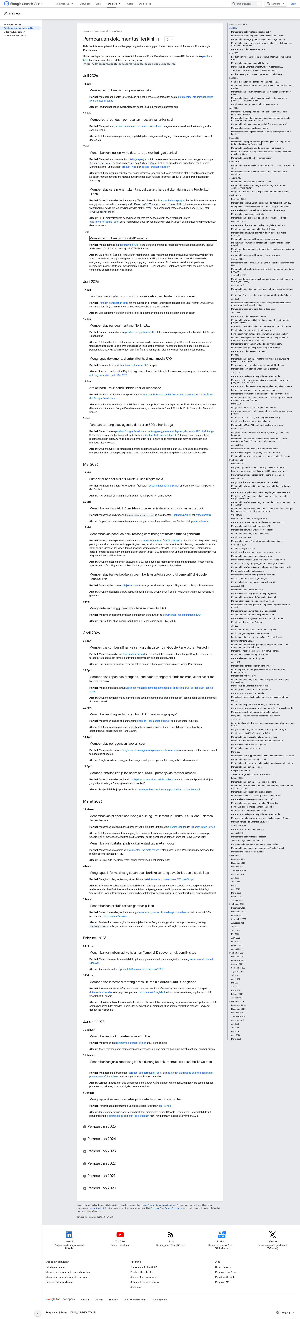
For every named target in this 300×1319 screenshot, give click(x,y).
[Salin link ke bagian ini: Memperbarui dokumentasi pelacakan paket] (156, 90)
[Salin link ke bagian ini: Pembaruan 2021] (118, 1176)
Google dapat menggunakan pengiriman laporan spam (151, 750)
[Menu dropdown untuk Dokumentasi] (73, 3)
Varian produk (203, 514)
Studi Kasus (136, 1287)
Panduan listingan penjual (171, 200)
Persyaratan (52, 1312)
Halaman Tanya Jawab (203, 826)
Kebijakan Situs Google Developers (166, 1208)
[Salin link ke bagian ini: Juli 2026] (101, 76)
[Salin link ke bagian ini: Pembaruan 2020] (119, 1188)
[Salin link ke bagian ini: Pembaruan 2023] (119, 1151)
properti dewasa (200, 521)
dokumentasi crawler (100, 992)
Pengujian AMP (222, 1282)
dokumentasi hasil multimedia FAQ (182, 614)
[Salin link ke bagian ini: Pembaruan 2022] (119, 1164)
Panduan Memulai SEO (141, 1272)
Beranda (87, 31)
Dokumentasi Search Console (145, 1282)
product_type (129, 166)
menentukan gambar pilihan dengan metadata (161, 912)
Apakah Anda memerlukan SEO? (162, 435)
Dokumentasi (62, 3)
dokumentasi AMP (129, 244)
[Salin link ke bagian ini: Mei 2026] (101, 465)
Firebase (113, 1299)
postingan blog (115, 1115)
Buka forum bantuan (56, 1267)
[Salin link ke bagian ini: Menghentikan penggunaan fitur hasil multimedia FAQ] (169, 608)
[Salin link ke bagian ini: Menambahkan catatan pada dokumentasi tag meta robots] (177, 844)
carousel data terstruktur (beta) (145, 1072)
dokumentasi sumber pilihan (164, 485)
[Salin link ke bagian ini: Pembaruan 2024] (119, 1139)
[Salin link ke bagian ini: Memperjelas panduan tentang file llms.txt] (153, 326)
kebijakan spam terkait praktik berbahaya (154, 779)
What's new (12, 13)
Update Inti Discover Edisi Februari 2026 (141, 969)
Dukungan (85, 3)
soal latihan (164, 1105)
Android (85, 1299)
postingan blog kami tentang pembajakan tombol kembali (169, 789)
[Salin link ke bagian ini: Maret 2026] (105, 802)
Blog (98, 3)
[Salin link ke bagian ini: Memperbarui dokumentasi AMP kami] (146, 238)
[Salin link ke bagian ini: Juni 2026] (102, 282)
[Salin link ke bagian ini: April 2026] (103, 633)
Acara (130, 3)
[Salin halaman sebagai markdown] (167, 39)
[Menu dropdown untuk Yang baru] (120, 3)
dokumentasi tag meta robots (143, 850)
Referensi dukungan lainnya (59, 1282)
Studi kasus (145, 3)
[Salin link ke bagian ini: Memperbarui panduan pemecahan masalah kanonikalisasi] (176, 120)
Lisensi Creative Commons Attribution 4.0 (159, 1205)
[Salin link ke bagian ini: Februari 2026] (109, 938)
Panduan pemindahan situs (113, 302)
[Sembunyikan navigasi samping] (38, 1313)
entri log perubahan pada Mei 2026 (108, 375)
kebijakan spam (130, 585)
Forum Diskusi (178, 826)
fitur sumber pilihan (133, 654)
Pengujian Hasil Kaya (225, 1272)
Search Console (223, 1267)
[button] (150, 1127)
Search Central (33, 4)
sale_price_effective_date (104, 221)
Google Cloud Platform (135, 1299)
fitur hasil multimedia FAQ (134, 365)
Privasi (64, 1312)
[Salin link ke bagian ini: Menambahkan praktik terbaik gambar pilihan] (157, 906)
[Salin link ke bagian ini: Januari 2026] (108, 1022)
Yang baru (111, 3)
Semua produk (159, 1299)
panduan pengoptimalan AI (139, 332)
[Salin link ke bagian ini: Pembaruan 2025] (119, 1127)
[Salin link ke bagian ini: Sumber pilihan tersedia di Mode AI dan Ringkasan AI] (167, 479)
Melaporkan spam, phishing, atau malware (67, 1277)
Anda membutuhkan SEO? (143, 1267)
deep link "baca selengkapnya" (153, 720)
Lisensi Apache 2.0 (97, 1208)
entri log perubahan (138, 1115)
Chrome (99, 1299)
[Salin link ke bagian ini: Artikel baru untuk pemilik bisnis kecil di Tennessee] (164, 388)
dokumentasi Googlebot (152, 992)
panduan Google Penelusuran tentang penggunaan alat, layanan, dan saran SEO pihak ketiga (164, 431)
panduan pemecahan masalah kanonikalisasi (138, 126)
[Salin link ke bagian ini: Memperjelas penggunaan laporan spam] (150, 744)
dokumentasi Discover (115, 916)
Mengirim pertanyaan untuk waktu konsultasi (68, 1272)
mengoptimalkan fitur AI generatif (162, 540)
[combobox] (246, 4)
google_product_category (156, 166)
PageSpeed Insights (225, 1277)
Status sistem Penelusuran (143, 1277)
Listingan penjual (138, 159)
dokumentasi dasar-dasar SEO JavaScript (171, 879)
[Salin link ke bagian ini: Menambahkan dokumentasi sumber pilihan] (155, 1036)
